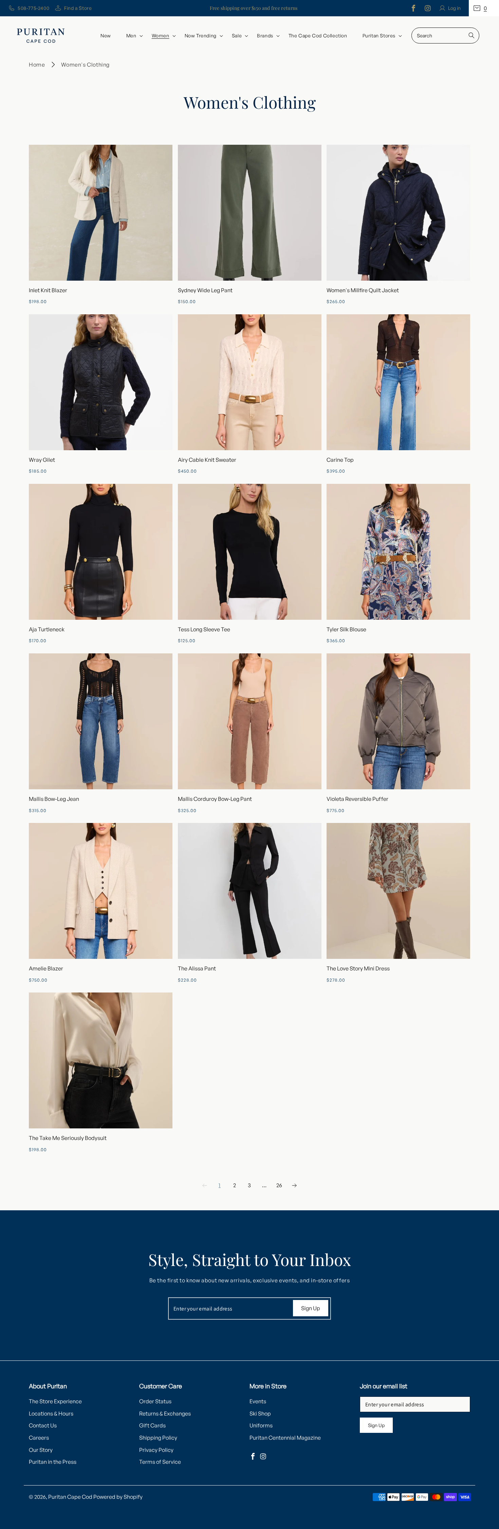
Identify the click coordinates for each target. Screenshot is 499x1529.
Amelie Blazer (46, 968)
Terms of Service (160, 1461)
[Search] (471, 35)
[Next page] (294, 1185)
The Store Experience (55, 1401)
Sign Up (310, 1308)
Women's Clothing (85, 64)
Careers (39, 1437)
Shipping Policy (158, 1437)
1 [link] (220, 1185)
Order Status (155, 1401)
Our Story (41, 1449)
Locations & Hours (51, 1413)
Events (258, 1401)
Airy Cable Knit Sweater (207, 459)
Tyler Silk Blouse (346, 629)
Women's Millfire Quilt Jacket (363, 290)
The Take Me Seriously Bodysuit (68, 1138)
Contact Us (43, 1425)
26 (279, 1185)
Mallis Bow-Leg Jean (54, 798)
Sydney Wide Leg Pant (205, 290)
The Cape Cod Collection (318, 35)
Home (37, 64)
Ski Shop (260, 1413)
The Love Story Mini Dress (358, 968)
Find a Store (78, 8)
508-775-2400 (33, 8)
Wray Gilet (42, 459)
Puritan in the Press (52, 1461)
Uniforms (261, 1425)
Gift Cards (152, 1425)
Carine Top (340, 459)
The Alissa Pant (197, 968)
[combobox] (445, 35)
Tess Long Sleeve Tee (204, 629)
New (105, 35)
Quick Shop (100, 212)
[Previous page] (204, 1185)
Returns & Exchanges (165, 1413)
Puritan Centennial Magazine (285, 1437)
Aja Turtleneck (46, 629)
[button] (484, 8)
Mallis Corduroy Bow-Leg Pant (215, 798)
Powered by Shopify (118, 1496)
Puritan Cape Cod (70, 1496)
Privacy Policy (156, 1449)
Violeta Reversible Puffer (357, 798)
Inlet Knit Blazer (48, 290)
